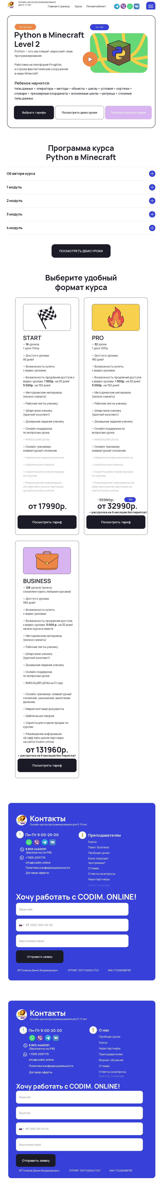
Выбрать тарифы (34, 112)
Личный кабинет (96, 6)
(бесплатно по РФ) (39, 850)
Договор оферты (37, 873)
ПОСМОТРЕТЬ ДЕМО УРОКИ (81, 251)
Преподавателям (111, 1054)
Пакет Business (98, 847)
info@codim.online (38, 862)
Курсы (78, 6)
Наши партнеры (99, 879)
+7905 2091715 (35, 857)
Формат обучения (111, 1060)
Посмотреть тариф (47, 522)
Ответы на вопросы (101, 874)
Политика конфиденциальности (48, 868)
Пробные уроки (98, 853)
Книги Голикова (98, 885)
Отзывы (93, 868)
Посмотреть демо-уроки (79, 112)
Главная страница (59, 6)
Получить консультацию (128, 112)
